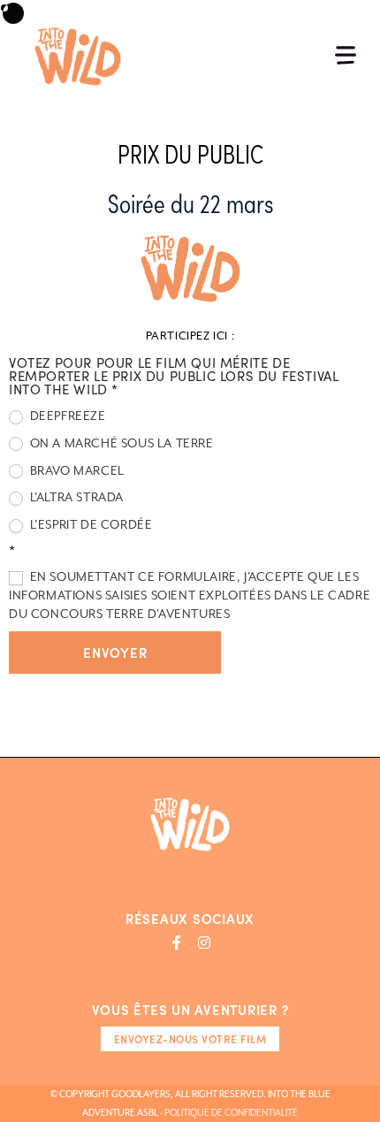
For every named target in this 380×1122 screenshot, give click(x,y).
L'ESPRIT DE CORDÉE (89, 524)
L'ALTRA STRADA (75, 497)
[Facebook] (177, 942)
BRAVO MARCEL (76, 470)
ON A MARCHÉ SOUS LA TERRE (120, 443)
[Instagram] (204, 942)
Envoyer (115, 652)
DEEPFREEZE (66, 415)
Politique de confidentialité (231, 1112)
